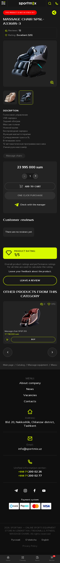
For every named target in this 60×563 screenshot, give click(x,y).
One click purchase (30, 195)
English (45, 540)
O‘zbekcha (30, 540)
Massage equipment (38, 365)
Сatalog (20, 365)
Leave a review (30, 281)
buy (33, 339)
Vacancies (30, 395)
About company (30, 383)
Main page (8, 365)
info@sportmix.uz (30, 449)
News (30, 389)
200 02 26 (30, 471)
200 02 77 (30, 475)
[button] (7, 352)
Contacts (30, 401)
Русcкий (15, 540)
